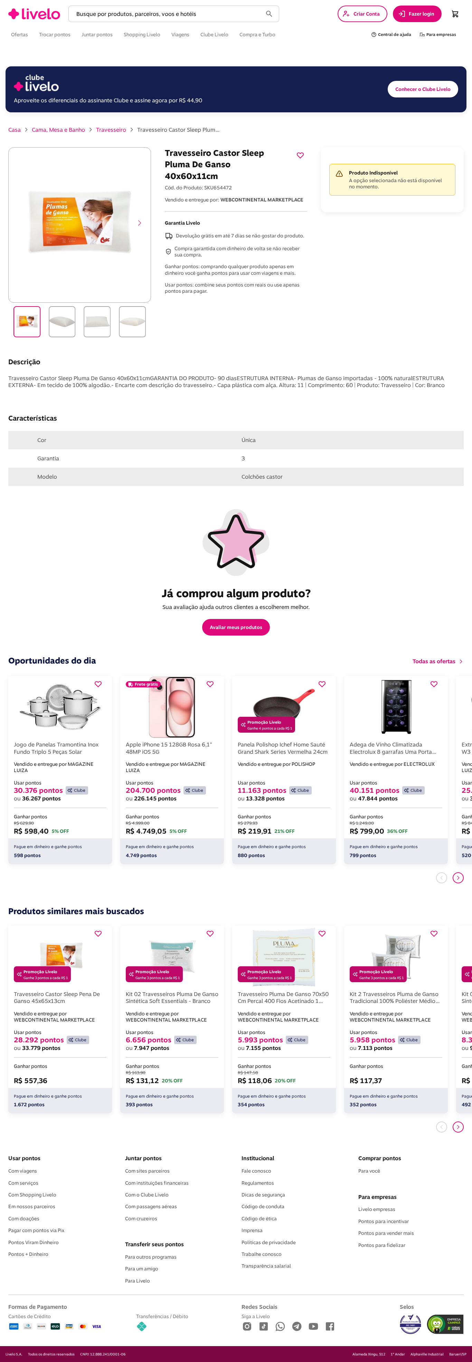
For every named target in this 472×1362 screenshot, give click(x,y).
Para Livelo (137, 1281)
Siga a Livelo (256, 1316)
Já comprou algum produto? (236, 593)
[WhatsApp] (280, 1327)
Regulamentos (258, 1183)
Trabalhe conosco (262, 1254)
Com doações (23, 1218)
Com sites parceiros (147, 1171)
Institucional (258, 1158)
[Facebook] (330, 1327)
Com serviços (23, 1183)
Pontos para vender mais (386, 1233)
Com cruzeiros (141, 1218)
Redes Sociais (259, 1306)
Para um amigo (141, 1268)
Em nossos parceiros (31, 1206)
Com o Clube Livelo (147, 1194)
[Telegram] (296, 1327)
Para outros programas (151, 1257)
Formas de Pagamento (37, 1306)
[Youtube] (313, 1327)
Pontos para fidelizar (381, 1245)
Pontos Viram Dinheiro (33, 1242)
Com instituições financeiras (157, 1183)
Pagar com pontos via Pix (36, 1230)
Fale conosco (256, 1171)
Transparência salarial (266, 1266)
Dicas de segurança (263, 1194)
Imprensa (252, 1230)
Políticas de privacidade (269, 1242)
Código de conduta (263, 1206)
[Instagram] (247, 1327)
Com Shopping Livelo (32, 1194)
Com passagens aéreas (151, 1206)
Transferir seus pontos (154, 1244)
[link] (34, 13)
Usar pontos (24, 1158)
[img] (445, 1324)
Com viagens (22, 1171)
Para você (369, 1171)
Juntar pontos (143, 1158)
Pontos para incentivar (383, 1221)
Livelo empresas (376, 1209)
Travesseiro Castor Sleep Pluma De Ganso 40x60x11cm (178, 129)
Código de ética (259, 1218)
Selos (407, 1306)
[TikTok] (263, 1327)
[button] (166, 14)
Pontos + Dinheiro (28, 1254)
